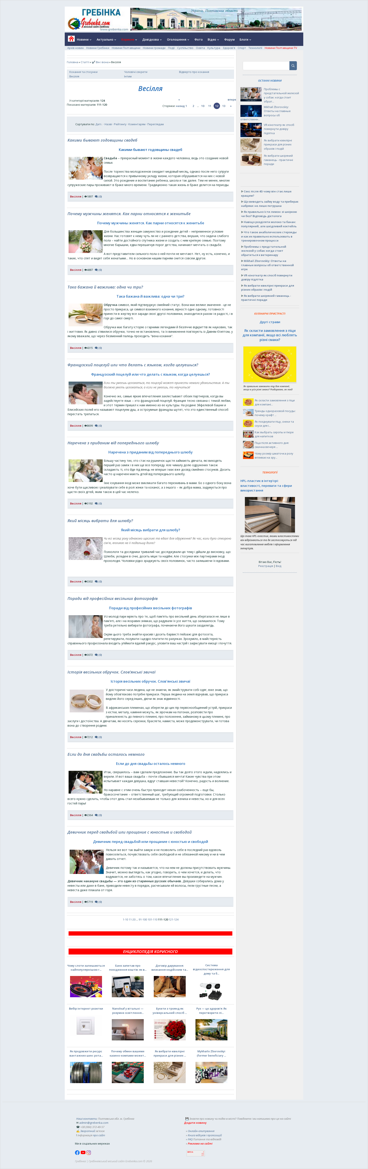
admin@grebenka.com (93, 1123)
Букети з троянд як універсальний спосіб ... (170, 1011)
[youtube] (83, 1154)
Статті (85, 62)
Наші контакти (86, 1119)
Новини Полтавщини (126, 48)
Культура (213, 48)
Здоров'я (229, 48)
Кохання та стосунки (83, 72)
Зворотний (87, 1131)
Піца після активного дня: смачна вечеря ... (272, 445)
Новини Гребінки (97, 48)
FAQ (190, 1139)
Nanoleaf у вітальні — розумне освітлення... (128, 1011)
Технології (255, 48)
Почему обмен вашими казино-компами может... (128, 1053)
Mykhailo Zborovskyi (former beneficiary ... (211, 1053)
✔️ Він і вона (100, 62)
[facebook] (77, 1154)
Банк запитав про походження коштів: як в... (128, 968)
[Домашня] (70, 40)
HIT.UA (190, 1152)
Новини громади (154, 48)
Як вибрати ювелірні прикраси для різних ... (170, 1053)
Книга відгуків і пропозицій (205, 1135)
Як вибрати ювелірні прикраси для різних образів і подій (278, 144)
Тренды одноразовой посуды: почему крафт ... (275, 413)
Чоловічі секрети (135, 72)
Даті (98, 124)
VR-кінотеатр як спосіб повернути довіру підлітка (279, 129)
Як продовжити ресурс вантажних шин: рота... (86, 1053)
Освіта (200, 48)
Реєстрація (265, 566)
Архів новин (75, 48)
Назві (108, 124)
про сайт (99, 1135)
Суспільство (185, 48)
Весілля (74, 76)
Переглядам (155, 124)
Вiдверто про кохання (194, 72)
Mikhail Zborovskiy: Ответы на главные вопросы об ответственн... (265, 113)
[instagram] (88, 1154)
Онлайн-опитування (201, 1131)
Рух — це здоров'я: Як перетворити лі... (211, 1011)
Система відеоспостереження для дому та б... (211, 969)
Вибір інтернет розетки (86, 1008)
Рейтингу (120, 124)
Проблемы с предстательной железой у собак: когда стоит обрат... (281, 95)
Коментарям (136, 124)
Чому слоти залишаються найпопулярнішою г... (86, 968)
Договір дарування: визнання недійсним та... (169, 968)
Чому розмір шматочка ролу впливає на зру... (274, 456)
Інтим (128, 76)
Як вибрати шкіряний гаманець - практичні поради (278, 160)
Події (171, 48)
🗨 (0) (98, 196)
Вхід (278, 566)
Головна (72, 62)
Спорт (242, 48)
